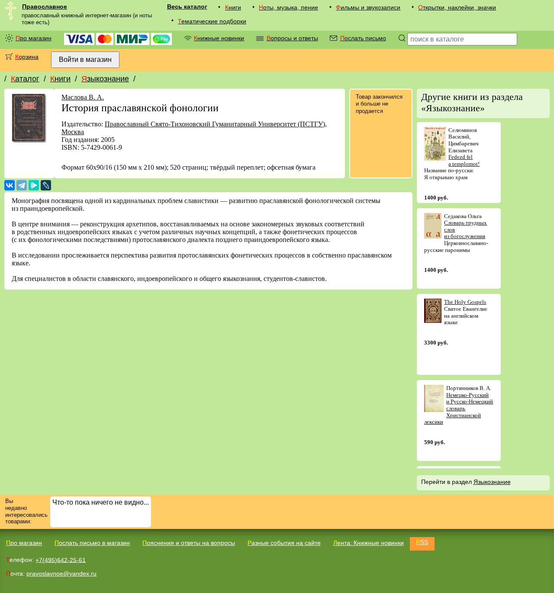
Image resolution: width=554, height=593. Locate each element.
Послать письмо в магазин (92, 542)
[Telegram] (21, 185)
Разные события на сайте (284, 542)
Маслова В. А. (82, 97)
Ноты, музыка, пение (288, 7)
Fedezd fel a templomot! (464, 160)
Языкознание (105, 78)
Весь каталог (187, 6)
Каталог (25, 78)
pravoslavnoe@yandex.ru (61, 573)
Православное (44, 6)
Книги (233, 7)
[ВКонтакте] (9, 185)
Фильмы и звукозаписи (368, 7)
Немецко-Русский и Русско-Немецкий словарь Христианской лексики (458, 408)
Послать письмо (363, 38)
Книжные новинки (219, 38)
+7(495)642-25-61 (60, 559)
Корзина (27, 56)
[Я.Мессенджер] (34, 185)
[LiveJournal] (46, 185)
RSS (422, 541)
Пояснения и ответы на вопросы (188, 542)
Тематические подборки (212, 21)
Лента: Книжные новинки (368, 542)
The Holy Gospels (465, 302)
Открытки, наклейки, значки (457, 7)
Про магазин (34, 38)
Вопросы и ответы (292, 38)
